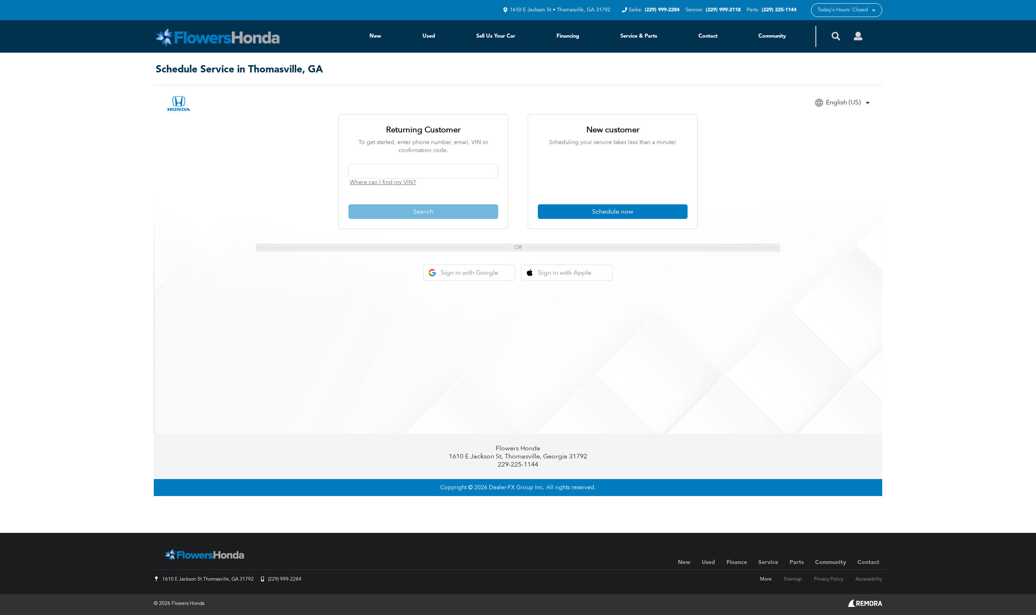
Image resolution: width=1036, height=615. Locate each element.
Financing (567, 36)
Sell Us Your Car (495, 36)
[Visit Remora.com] (865, 605)
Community (772, 36)
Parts (797, 562)
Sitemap (793, 579)
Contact (708, 36)
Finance (736, 562)
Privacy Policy (828, 579)
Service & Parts (638, 36)
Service (768, 562)
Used (428, 36)
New (375, 36)
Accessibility (869, 579)
